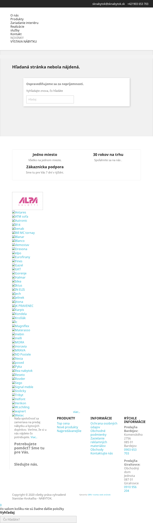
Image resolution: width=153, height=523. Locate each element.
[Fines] (17, 261)
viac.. (76, 412)
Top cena (63, 423)
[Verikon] (19, 403)
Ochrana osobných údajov (103, 425)
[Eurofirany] (21, 257)
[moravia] (19, 346)
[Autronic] (19, 220)
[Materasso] (21, 330)
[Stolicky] (19, 391)
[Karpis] (18, 309)
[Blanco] (18, 241)
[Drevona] (19, 249)
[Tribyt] (17, 395)
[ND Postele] (21, 354)
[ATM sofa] (20, 216)
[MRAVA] (18, 350)
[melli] (17, 338)
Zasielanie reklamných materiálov (98, 442)
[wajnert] (19, 411)
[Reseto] (18, 374)
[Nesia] (17, 358)
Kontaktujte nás (101, 453)
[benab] (18, 228)
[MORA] (18, 342)
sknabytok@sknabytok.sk (108, 4)
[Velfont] (18, 399)
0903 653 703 (130, 451)
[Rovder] (18, 378)
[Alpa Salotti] (27, 201)
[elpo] (16, 253)
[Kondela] (19, 313)
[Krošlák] (19, 318)
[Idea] (16, 281)
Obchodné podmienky (98, 433)
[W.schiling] (20, 407)
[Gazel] (17, 265)
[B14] (16, 224)
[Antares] (19, 212)
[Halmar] (19, 277)
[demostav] (20, 244)
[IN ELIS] (18, 289)
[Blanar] (18, 236)
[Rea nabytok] (22, 370)
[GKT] (16, 269)
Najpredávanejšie (69, 431)
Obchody (96, 449)
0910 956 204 (130, 489)
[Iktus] (17, 285)
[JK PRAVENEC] (22, 305)
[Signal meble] (22, 386)
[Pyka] (17, 366)
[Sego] (17, 382)
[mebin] (18, 334)
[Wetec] (18, 415)
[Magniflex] (20, 326)
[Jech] (16, 293)
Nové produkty (67, 427)
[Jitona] (17, 301)
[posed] (18, 362)
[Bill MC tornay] (23, 232)
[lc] (14, 322)
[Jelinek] (18, 297)
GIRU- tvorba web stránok (99, 494)
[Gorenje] (19, 273)
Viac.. (34, 437)
